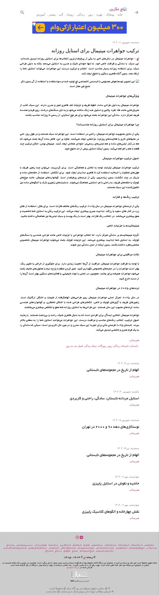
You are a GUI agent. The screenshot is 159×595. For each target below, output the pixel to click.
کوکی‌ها (86, 545)
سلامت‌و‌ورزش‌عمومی (105, 551)
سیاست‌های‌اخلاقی (68, 548)
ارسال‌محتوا (53, 545)
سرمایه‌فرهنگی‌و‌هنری (37, 548)
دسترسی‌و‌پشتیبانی (24, 545)
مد (75, 345)
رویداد (70, 14)
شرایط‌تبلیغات (110, 545)
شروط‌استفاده (123, 545)
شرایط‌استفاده (137, 545)
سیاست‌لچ (10, 545)
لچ (138, 58)
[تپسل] (34, 24)
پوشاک (110, 14)
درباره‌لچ (58, 551)
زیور (90, 14)
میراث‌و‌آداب (151, 548)
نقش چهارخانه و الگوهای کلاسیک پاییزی (110, 512)
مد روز (69, 345)
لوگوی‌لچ (66, 551)
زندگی (81, 14)
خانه (120, 14)
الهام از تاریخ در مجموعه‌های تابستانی (113, 370)
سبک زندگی (90, 345)
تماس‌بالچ (49, 551)
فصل (80, 345)
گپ (61, 14)
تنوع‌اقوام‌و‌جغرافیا (137, 548)
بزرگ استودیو (73, 568)
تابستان (134, 345)
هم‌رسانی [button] (134, 340)
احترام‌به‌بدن (53, 548)
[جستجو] (22, 11)
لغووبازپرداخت (40, 545)
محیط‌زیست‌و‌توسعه (86, 548)
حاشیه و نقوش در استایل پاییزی (115, 484)
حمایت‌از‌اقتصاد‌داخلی (105, 548)
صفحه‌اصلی (149, 545)
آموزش (40, 14)
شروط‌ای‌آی (77, 545)
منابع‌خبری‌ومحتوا (87, 551)
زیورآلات (102, 345)
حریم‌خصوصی (97, 545)
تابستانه (125, 345)
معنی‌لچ (75, 551)
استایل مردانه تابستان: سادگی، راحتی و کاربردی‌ (104, 399)
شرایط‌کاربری (65, 545)
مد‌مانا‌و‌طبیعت (121, 548)
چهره (99, 14)
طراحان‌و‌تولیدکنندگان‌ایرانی (15, 548)
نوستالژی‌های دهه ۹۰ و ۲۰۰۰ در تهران (110, 427)
